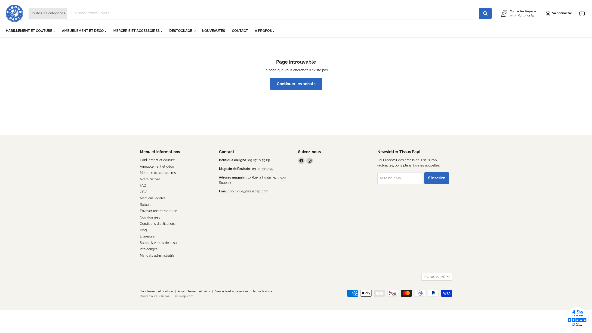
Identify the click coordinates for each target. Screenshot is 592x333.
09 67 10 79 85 (524, 15)
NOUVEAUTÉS (213, 31)
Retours (145, 205)
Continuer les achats (296, 83)
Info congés (148, 249)
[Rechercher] (485, 13)
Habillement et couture (157, 160)
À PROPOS (264, 31)
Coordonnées (150, 217)
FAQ (143, 185)
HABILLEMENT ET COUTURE (29, 31)
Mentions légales (153, 198)
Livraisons (147, 236)
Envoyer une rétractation (158, 211)
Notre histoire (150, 179)
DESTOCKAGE (181, 31)
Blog (143, 230)
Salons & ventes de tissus (159, 243)
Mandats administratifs (157, 255)
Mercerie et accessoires (158, 173)
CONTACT (240, 31)
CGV (143, 192)
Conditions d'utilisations (158, 223)
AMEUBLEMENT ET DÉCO (83, 31)
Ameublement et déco (157, 166)
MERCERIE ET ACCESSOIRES (136, 31)
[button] (560, 13)
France (434, 276)
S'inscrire (436, 178)
